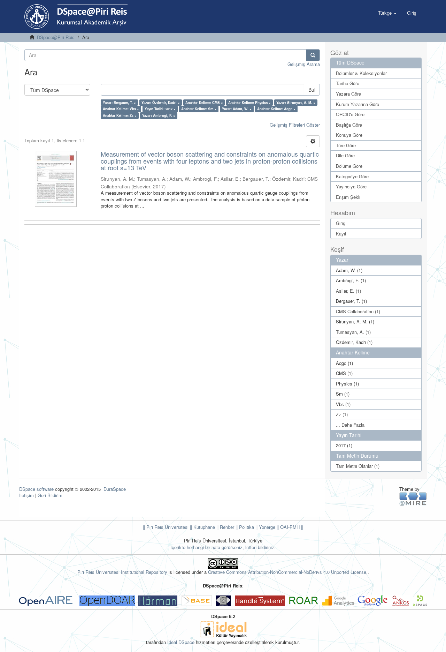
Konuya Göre (349, 135)
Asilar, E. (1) (348, 290)
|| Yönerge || (266, 527)
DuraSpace (114, 489)
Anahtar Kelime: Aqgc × (276, 108)
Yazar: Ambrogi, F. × (158, 115)
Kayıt (341, 233)
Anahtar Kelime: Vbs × (121, 108)
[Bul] (313, 55)
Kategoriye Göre (352, 176)
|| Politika (244, 527)
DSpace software (36, 489)
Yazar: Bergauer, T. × (119, 102)
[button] (387, 13)
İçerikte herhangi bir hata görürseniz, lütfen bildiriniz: (223, 547)
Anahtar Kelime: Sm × (199, 108)
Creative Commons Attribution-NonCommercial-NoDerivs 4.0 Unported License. (288, 572)
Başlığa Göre (349, 124)
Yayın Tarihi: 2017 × (160, 108)
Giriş (340, 223)
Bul (311, 89)
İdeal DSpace (180, 642)
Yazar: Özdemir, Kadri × (160, 102)
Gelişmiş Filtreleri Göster (295, 124)
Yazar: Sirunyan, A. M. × (295, 102)
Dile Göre (345, 155)
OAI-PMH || (291, 527)
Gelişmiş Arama (303, 64)
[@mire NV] (413, 498)
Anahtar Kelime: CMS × (204, 102)
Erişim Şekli (348, 197)
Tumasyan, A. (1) (353, 332)
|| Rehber (224, 527)
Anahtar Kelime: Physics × (249, 102)
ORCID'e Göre (350, 114)
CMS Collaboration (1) (358, 311)
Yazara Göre (348, 93)
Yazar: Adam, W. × (237, 108)
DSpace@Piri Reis (56, 37)
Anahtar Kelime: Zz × (120, 115)
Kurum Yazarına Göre (357, 104)
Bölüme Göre (349, 166)
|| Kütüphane (202, 527)
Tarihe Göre (347, 83)
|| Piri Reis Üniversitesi (166, 527)
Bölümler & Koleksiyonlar (361, 73)
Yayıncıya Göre (351, 186)
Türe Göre (346, 145)
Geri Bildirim (50, 495)
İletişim (26, 495)
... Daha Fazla (350, 424)
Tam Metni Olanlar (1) (357, 466)
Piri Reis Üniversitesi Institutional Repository (122, 572)
